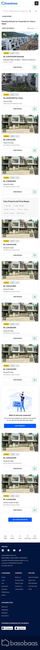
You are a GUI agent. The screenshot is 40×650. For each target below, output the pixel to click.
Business (4, 589)
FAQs (30, 589)
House (3, 577)
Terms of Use (19, 583)
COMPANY (18, 573)
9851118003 (23, 558)
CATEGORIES (6, 573)
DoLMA (20, 563)
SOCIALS (4, 546)
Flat (3, 583)
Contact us (18, 586)
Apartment (5, 586)
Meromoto (5, 607)
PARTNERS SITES (7, 602)
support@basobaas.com (9, 555)
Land (3, 580)
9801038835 (6, 558)
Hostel (3, 595)
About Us (18, 577)
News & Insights (33, 577)
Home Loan (31, 580)
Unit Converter (32, 586)
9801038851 (15, 558)
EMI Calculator (32, 583)
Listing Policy (19, 589)
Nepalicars (5, 610)
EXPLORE (31, 573)
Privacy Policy (19, 580)
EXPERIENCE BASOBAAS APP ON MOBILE (15, 623)
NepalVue (4, 613)
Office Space (5, 592)
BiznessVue (5, 616)
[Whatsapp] (35, 67)
